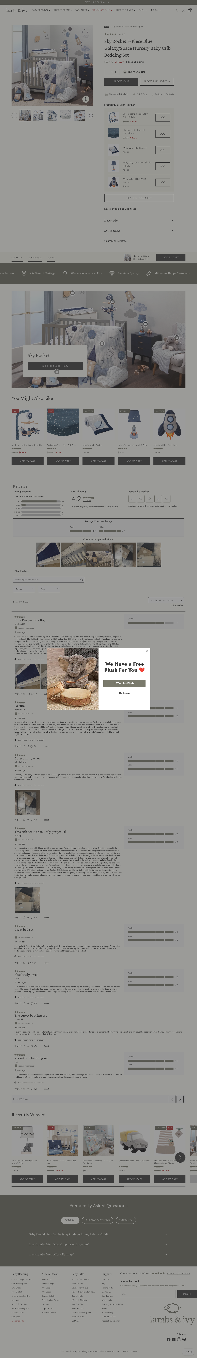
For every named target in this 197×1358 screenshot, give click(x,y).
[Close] (146, 651)
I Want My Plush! (125, 683)
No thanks (124, 693)
